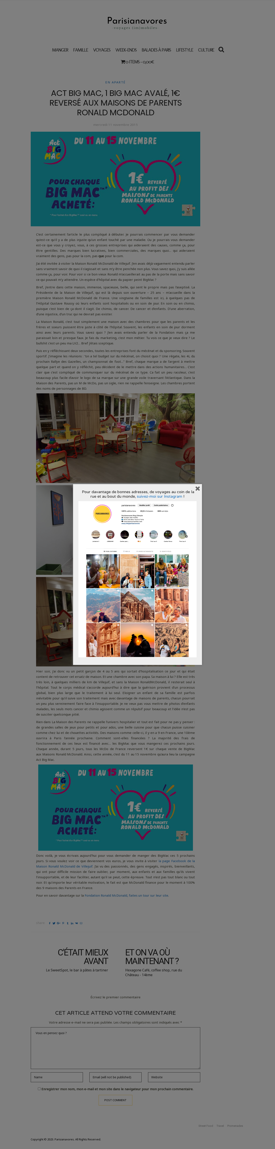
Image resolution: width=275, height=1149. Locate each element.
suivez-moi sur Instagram (159, 496)
